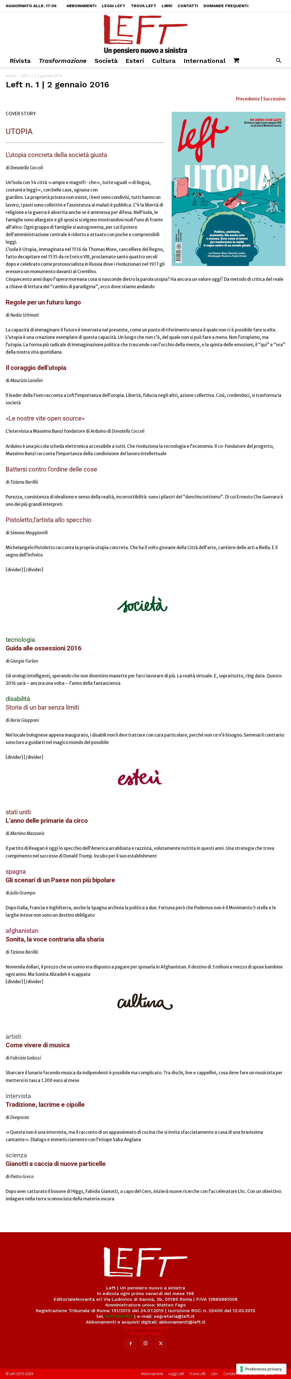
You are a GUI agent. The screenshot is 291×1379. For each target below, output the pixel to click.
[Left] (145, 33)
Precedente (248, 99)
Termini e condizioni (145, 1327)
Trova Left (143, 5)
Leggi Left (113, 5)
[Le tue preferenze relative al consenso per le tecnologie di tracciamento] (261, 1369)
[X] (160, 1343)
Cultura (164, 60)
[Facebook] (130, 1343)
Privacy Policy (145, 1333)
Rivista (20, 60)
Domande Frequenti (225, 5)
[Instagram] (145, 1343)
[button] (278, 61)
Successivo (274, 99)
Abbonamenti (81, 5)
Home (11, 75)
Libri (167, 5)
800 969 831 (119, 1316)
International (204, 60)
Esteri (135, 60)
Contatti (188, 5)
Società (106, 60)
